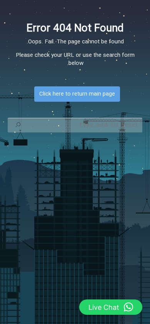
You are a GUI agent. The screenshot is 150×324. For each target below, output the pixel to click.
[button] (110, 307)
